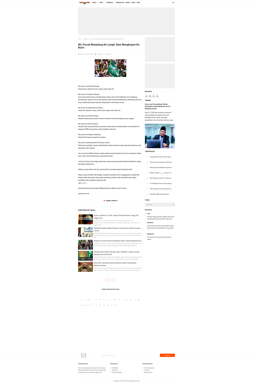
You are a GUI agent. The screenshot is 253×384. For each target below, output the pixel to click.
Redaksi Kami (148, 372)
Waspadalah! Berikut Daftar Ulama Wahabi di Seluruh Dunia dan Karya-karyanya (174, 157)
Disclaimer (115, 368)
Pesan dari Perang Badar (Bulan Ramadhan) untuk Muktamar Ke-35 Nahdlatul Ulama (157, 106)
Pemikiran (100, 54)
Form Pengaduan (149, 368)
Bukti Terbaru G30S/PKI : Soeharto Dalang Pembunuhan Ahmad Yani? (171, 178)
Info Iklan (147, 370)
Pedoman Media (117, 372)
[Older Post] (113, 280)
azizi (148, 213)
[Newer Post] (108, 280)
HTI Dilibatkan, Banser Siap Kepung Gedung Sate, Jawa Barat (168, 183)
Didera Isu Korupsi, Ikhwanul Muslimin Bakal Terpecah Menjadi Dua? (118, 241)
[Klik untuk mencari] (173, 2)
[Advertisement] (126, 21)
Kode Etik (115, 370)
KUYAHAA (150, 222)
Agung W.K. (150, 234)
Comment (108, 54)
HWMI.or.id (126, 381)
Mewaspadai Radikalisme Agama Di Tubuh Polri (164, 167)
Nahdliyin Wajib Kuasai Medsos (159, 194)
